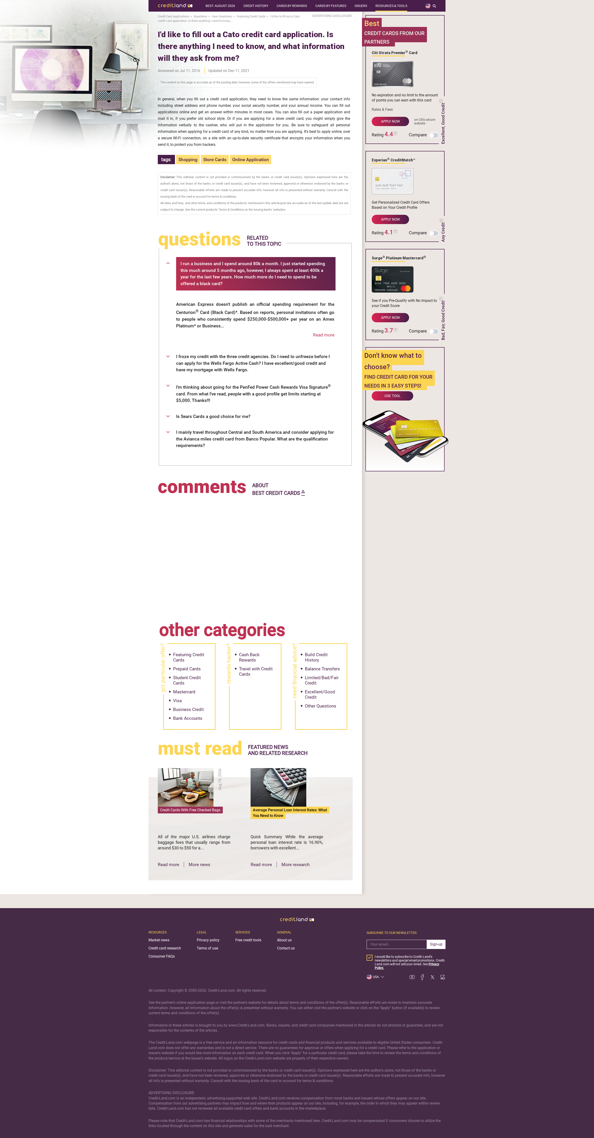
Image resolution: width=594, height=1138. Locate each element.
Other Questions (320, 706)
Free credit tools (248, 940)
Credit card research (164, 948)
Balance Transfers (322, 669)
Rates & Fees (382, 109)
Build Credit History (316, 657)
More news (199, 864)
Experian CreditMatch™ (393, 159)
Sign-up (436, 944)
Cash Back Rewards (249, 657)
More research (295, 864)
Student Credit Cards (187, 680)
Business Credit (188, 709)
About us (284, 940)
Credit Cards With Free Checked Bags (190, 810)
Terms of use (207, 948)
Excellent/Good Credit (320, 694)
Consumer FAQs (161, 956)
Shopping (187, 159)
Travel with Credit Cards (256, 671)
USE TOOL (392, 396)
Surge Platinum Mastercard (399, 257)
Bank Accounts (187, 718)
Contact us (286, 948)
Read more (323, 335)
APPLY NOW (390, 121)
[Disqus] (255, 555)
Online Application (250, 159)
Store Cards (214, 159)
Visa (177, 700)
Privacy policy (208, 940)
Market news (158, 940)
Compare (418, 134)
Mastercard (184, 692)
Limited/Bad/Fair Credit (322, 680)
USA (376, 977)
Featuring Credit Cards (188, 657)
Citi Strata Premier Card (394, 52)
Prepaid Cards (187, 669)
